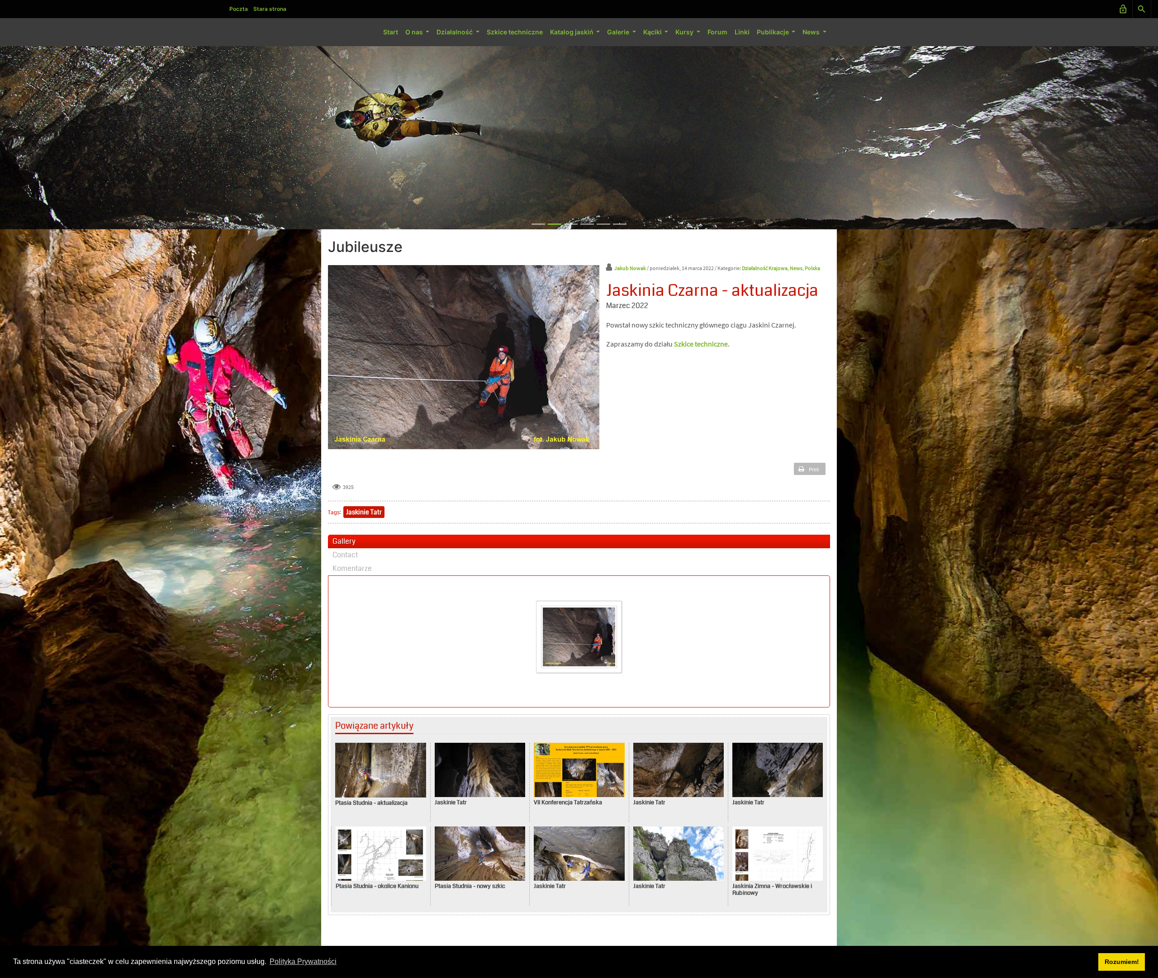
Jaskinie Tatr (364, 512)
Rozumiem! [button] (1122, 961)
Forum (717, 32)
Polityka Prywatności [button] (303, 961)
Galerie (619, 32)
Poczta (238, 8)
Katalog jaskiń (572, 32)
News (811, 32)
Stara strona (269, 8)
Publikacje (773, 32)
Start (390, 32)
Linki (742, 32)
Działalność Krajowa (765, 268)
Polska (812, 268)
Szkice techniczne (515, 32)
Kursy (685, 32)
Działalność (455, 32)
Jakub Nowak (630, 268)
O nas (414, 32)
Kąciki (653, 32)
